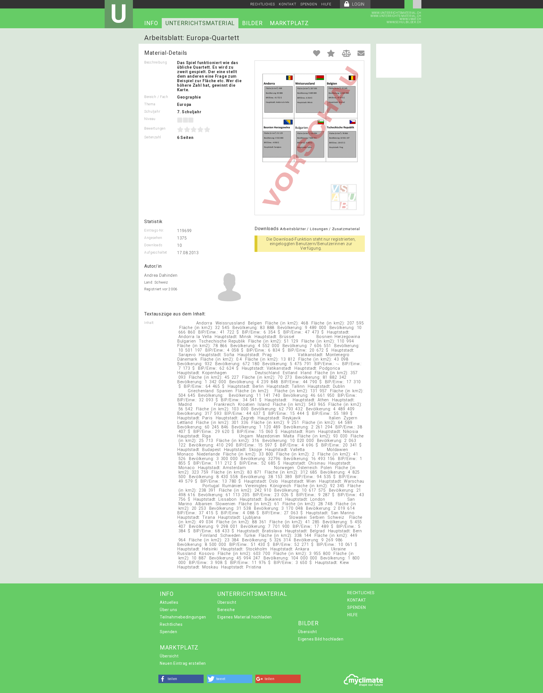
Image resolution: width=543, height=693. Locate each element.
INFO (151, 23)
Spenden (168, 631)
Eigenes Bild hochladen (320, 639)
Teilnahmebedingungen (183, 617)
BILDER (252, 23)
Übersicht (226, 602)
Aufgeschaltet (155, 252)
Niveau (150, 119)
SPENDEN (308, 4)
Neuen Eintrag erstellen (183, 663)
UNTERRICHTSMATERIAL (200, 23)
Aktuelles (169, 602)
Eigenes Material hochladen (244, 617)
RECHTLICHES (262, 4)
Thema (150, 104)
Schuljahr (152, 112)
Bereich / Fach (156, 97)
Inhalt (149, 323)
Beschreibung (155, 62)
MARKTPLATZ (289, 23)
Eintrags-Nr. (154, 230)
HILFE (326, 4)
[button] (181, 679)
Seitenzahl (152, 137)
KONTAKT (287, 4)
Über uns (168, 609)
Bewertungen (155, 128)
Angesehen (153, 238)
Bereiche (226, 609)
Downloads (153, 245)
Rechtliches (171, 624)
